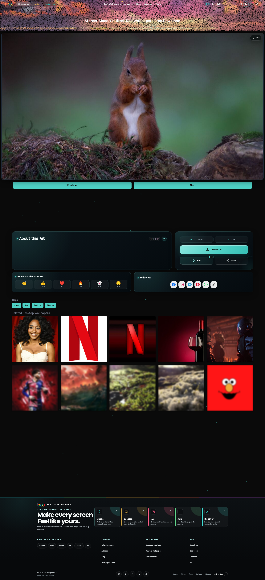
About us (194, 545)
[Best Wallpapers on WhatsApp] (146, 574)
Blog (103, 557)
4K (70, 546)
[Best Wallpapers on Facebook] (125, 574)
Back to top (220, 574)
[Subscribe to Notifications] (246, 4)
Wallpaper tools (108, 562)
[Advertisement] (132, 210)
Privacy (183, 574)
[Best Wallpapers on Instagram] (119, 574)
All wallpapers (107, 545)
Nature (42, 546)
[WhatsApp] (205, 284)
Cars (52, 546)
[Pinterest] (197, 284)
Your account (151, 557)
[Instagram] (181, 284)
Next (192, 185)
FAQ (191, 562)
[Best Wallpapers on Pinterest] (132, 574)
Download (216, 249)
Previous (72, 185)
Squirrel (37, 305)
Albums (105, 551)
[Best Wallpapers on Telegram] (139, 574)
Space (79, 546)
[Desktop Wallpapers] (218, 4)
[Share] (240, 4)
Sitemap (208, 574)
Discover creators (153, 545)
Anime (61, 546)
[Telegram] (189, 284)
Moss (16, 305)
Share (233, 260)
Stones (50, 305)
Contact (193, 557)
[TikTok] (213, 284)
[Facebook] (173, 284)
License (175, 574)
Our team (194, 551)
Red (26, 305)
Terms (191, 574)
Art (88, 546)
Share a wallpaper (153, 551)
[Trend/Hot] (229, 4)
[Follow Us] (235, 4)
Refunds (199, 574)
